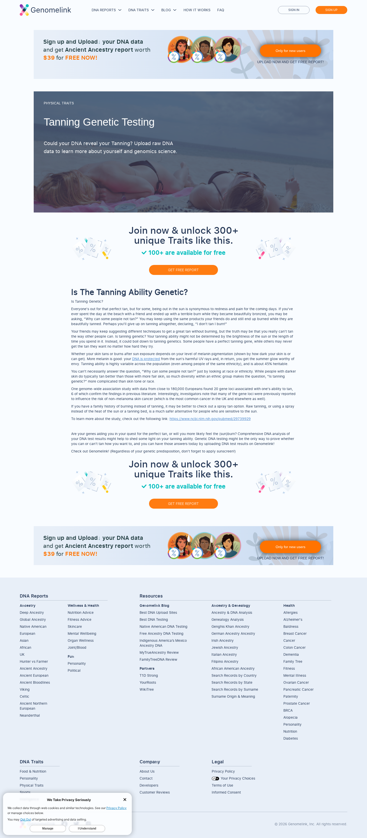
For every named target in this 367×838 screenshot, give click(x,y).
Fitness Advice (79, 619)
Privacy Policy (223, 771)
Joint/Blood (77, 647)
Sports (25, 792)
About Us (147, 771)
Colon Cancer (294, 647)
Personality (77, 663)
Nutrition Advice (81, 612)
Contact (146, 778)
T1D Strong (149, 675)
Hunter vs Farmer (34, 661)
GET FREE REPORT (183, 269)
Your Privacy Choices (237, 778)
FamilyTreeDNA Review (158, 659)
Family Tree (292, 661)
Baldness (290, 626)
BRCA (288, 710)
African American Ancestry (233, 668)
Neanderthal (30, 715)
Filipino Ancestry (224, 661)
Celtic (24, 696)
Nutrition (290, 731)
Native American (33, 626)
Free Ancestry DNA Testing (162, 633)
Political (74, 670)
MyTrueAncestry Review (159, 652)
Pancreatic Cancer (298, 689)
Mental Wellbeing (82, 633)
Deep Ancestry (32, 612)
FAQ (220, 9)
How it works (197, 9)
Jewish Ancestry (224, 647)
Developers (149, 785)
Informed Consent (226, 792)
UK (22, 654)
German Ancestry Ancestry (233, 633)
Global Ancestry (33, 619)
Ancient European (34, 675)
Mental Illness (294, 675)
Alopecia (290, 717)
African (25, 647)
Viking (25, 689)
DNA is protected (146, 358)
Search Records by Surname (234, 689)
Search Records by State (231, 682)
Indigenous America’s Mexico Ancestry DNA (163, 643)
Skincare (75, 626)
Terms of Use (222, 785)
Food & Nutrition (33, 771)
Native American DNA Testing (163, 626)
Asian (24, 640)
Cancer (289, 640)
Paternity (290, 696)
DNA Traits (138, 9)
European (27, 633)
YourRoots (148, 682)
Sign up (331, 10)
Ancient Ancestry (33, 668)
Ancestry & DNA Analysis (231, 612)
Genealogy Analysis (227, 619)
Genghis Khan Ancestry (230, 626)
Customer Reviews (155, 792)
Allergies (290, 612)
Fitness (289, 668)
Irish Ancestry (222, 640)
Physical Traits (31, 785)
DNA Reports (104, 9)
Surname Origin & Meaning (233, 696)
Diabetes (290, 738)
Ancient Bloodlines (35, 682)
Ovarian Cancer (296, 682)
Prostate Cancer (296, 703)
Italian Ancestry (224, 654)
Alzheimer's (292, 619)
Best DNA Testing (154, 619)
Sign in (293, 10)
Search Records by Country (234, 675)
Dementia (291, 654)
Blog (166, 9)
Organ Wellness (81, 640)
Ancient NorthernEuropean (33, 706)
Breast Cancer (295, 633)
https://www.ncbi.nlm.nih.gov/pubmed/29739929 (210, 418)
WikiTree (147, 689)
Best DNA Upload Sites (158, 612)
